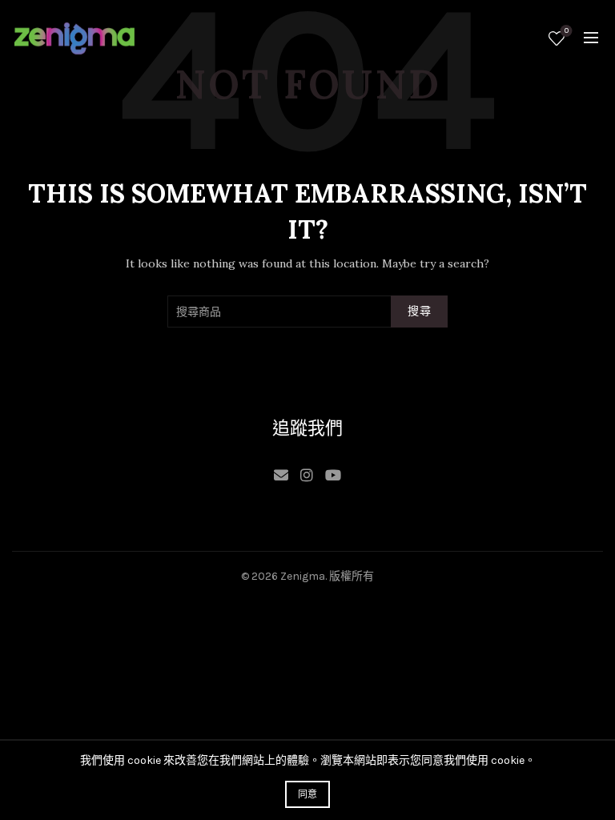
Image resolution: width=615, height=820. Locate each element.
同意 (308, 794)
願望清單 (567, 30)
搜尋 (419, 311)
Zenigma (302, 576)
